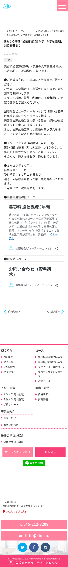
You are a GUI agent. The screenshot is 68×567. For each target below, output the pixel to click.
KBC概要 (8, 357)
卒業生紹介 (10, 418)
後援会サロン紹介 (13, 442)
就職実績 (43, 399)
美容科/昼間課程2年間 (50, 357)
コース (39, 350)
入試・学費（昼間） (15, 394)
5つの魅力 (9, 367)
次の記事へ (53, 311)
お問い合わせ (11, 425)
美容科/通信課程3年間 (50, 362)
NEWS (8, 60)
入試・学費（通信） (15, 399)
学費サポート (11, 404)
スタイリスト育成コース (51, 367)
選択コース (44, 381)
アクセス (8, 372)
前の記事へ (14, 311)
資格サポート (45, 394)
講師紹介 (8, 362)
